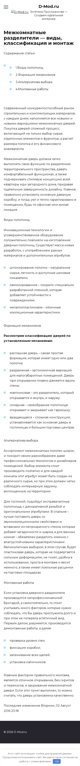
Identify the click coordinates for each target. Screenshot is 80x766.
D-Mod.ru (49, 6)
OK (57, 761)
